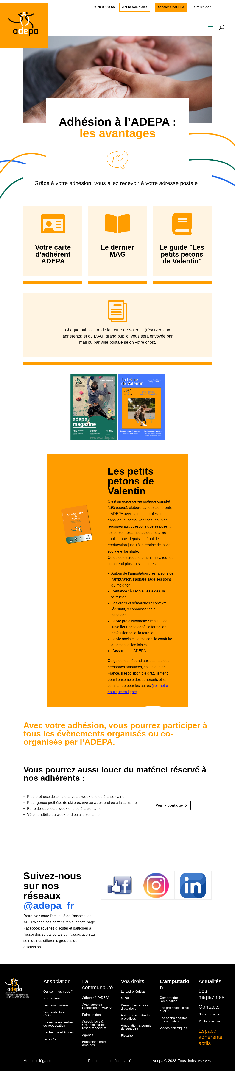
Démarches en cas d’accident (134, 1007)
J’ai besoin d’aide (134, 7)
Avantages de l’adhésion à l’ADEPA (97, 1006)
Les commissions (55, 1005)
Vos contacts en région (54, 1013)
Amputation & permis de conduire (136, 1027)
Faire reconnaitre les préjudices (136, 1017)
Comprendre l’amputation (169, 999)
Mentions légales (37, 1061)
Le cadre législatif (133, 991)
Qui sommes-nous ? (58, 991)
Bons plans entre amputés (94, 1043)
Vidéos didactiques (173, 1028)
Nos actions (51, 998)
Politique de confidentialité (109, 1061)
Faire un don (202, 7)
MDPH (125, 998)
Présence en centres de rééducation (58, 1024)
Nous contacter (210, 1014)
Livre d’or (50, 1039)
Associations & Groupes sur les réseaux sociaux (94, 1025)
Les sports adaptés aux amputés (173, 1019)
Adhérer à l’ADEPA (171, 7)
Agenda (87, 1035)
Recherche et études (58, 1032)
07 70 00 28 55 (104, 7)
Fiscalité (127, 1035)
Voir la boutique (169, 805)
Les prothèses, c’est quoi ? (174, 1009)
